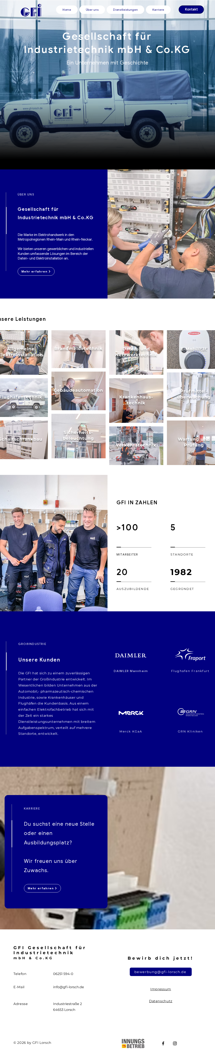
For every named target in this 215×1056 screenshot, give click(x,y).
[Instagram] (174, 1043)
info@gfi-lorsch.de (68, 987)
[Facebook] (163, 1043)
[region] (78, 349)
